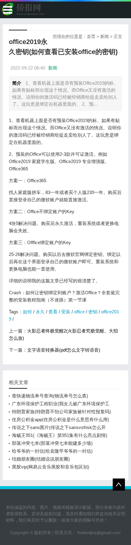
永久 (40, 311)
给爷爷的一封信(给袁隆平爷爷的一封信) (52, 451)
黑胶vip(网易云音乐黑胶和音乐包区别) (50, 466)
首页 (91, 36)
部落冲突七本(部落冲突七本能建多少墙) (52, 443)
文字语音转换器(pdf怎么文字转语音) (63, 350)
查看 (53, 311)
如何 (27, 311)
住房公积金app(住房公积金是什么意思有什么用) (60, 419)
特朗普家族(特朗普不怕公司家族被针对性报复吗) (61, 411)
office (79, 311)
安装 (65, 311)
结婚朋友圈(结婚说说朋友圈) (41, 459)
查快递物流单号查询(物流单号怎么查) (50, 395)
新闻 (104, 36)
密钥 (92, 311)
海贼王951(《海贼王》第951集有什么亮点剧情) (59, 435)
